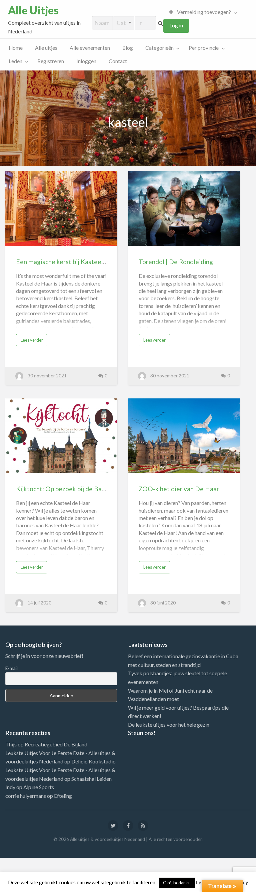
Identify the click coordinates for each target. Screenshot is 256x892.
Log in (176, 25)
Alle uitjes (46, 48)
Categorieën (159, 48)
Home (16, 48)
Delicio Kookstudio (93, 761)
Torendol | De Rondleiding (176, 261)
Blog (127, 48)
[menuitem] (201, 12)
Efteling (63, 795)
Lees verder (32, 340)
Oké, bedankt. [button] (177, 882)
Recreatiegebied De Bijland (56, 744)
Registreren (50, 61)
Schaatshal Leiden (91, 778)
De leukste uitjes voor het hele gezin (168, 724)
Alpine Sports (38, 787)
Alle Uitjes (33, 10)
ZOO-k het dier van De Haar (179, 489)
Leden (15, 61)
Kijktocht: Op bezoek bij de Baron (63, 489)
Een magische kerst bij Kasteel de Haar (71, 261)
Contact (118, 61)
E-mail (11, 668)
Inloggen (86, 61)
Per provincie (204, 48)
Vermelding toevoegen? (203, 12)
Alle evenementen (90, 48)
